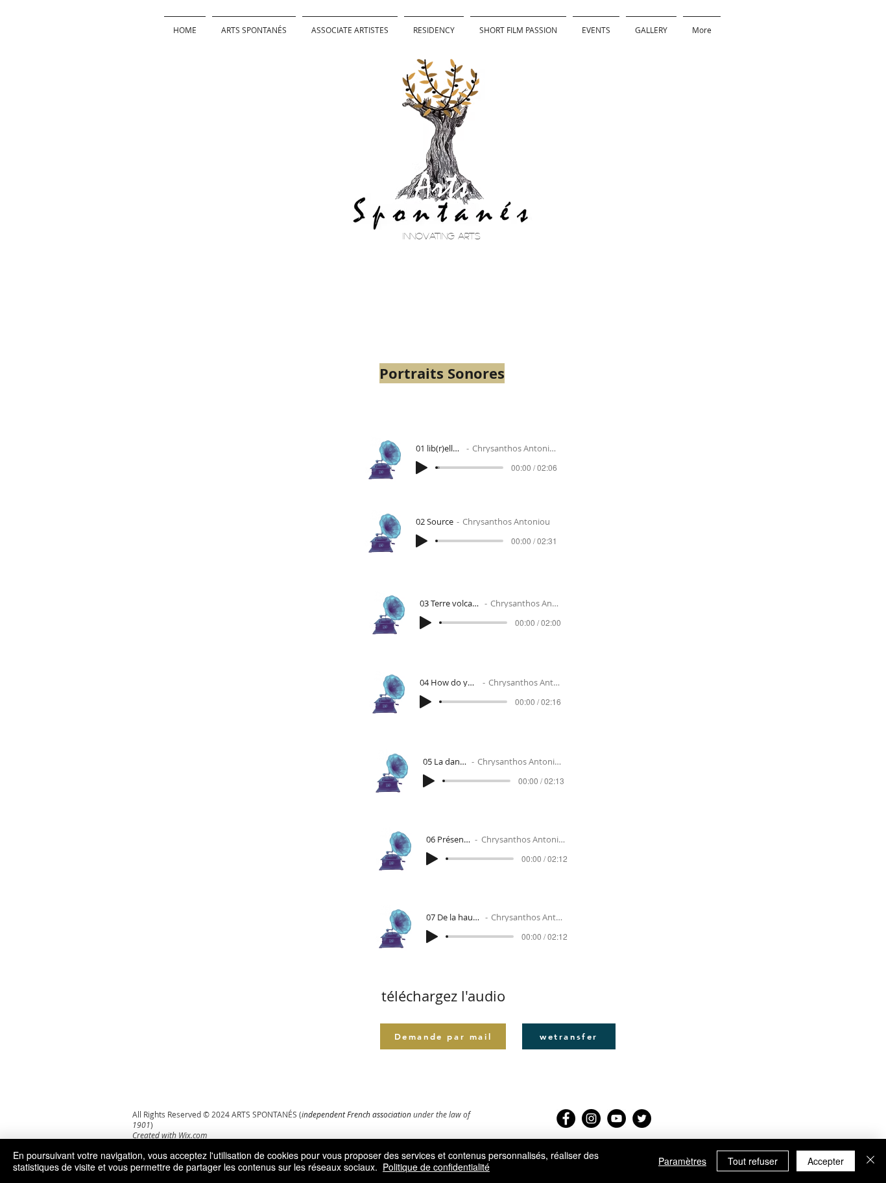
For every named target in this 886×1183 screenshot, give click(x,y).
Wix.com (192, 1135)
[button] (434, 24)
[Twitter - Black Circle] (641, 1118)
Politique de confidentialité (436, 1166)
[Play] (421, 467)
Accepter (826, 1160)
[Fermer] (870, 1161)
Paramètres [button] (682, 1160)
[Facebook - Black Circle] (566, 1118)
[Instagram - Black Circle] (591, 1118)
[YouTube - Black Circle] (616, 1118)
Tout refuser (753, 1160)
